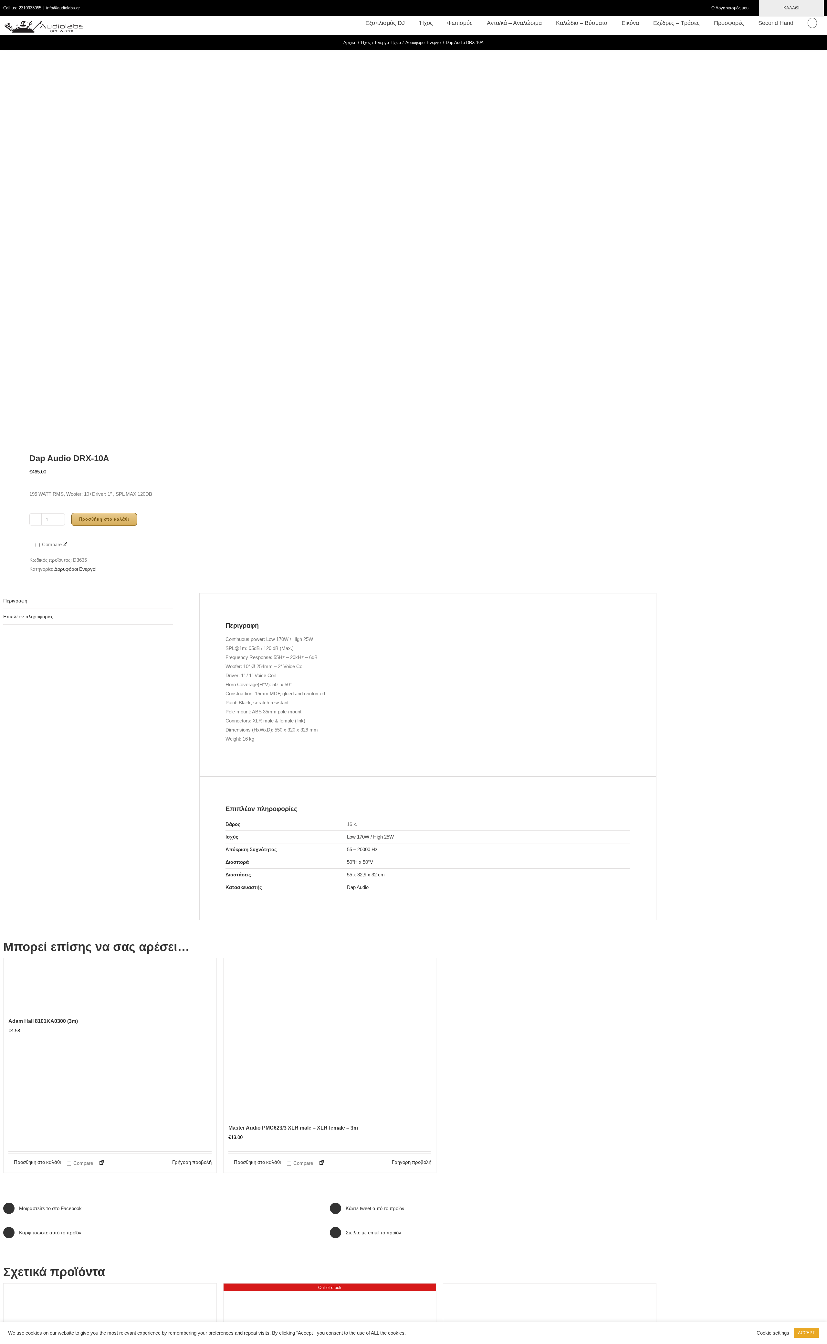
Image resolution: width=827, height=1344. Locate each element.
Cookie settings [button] (773, 1333)
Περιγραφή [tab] (15, 600)
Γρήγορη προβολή (192, 1162)
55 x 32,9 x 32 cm (366, 874)
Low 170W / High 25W (370, 837)
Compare (51, 544)
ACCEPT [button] (806, 1332)
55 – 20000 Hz (362, 849)
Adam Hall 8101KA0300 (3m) (43, 1021)
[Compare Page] (65, 544)
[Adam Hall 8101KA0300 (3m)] (110, 985)
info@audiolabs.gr (63, 7)
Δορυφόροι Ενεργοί (75, 569)
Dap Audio (358, 887)
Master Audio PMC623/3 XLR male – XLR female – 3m (293, 1128)
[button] (812, 23)
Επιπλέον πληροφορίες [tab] (28, 616)
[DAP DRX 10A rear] (160, 245)
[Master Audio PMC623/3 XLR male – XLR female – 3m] (330, 1039)
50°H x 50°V (360, 862)
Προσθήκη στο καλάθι (104, 519)
